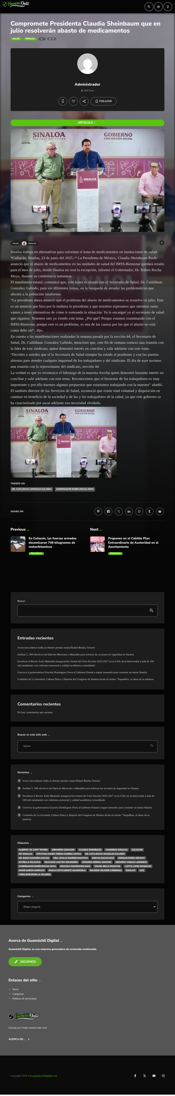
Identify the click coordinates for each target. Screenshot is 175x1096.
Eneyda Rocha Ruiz (103, 858)
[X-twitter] (145, 1076)
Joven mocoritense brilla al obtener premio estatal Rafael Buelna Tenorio (56, 647)
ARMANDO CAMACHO (63, 849)
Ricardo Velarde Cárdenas (106, 870)
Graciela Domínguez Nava (75, 866)
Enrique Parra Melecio (131, 858)
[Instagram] (163, 1076)
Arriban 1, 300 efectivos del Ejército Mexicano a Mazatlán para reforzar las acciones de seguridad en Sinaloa (75, 654)
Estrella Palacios (29, 862)
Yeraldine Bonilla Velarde (34, 874)
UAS (142, 870)
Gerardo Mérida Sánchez (96, 862)
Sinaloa (30, 39)
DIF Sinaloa (25, 854)
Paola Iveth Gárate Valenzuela (67, 870)
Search (26, 746)
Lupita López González (138, 866)
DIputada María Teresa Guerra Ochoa (59, 854)
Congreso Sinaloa (116, 849)
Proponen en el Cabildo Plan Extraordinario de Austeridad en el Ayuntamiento (133, 542)
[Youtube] (154, 1076)
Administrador (87, 84)
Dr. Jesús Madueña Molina (34, 858)
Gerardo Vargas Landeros (131, 862)
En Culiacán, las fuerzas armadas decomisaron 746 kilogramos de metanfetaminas (53, 542)
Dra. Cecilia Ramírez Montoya (70, 858)
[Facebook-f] (135, 1076)
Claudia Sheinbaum (90, 849)
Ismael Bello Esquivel (107, 866)
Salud (16, 39)
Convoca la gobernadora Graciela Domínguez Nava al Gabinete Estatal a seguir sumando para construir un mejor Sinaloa (82, 672)
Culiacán (137, 849)
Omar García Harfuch (31, 870)
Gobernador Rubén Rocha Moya (75, 489)
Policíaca (36, 553)
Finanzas (115, 553)
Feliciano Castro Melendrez (61, 862)
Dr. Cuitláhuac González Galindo (32, 489)
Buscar (21, 601)
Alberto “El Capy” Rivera (33, 849)
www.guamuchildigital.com (42, 1075)
